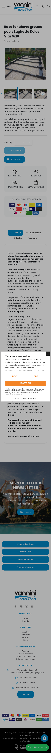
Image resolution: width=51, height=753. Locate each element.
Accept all (26, 383)
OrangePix (33, 398)
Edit (36, 376)
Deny (14, 376)
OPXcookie (18, 398)
